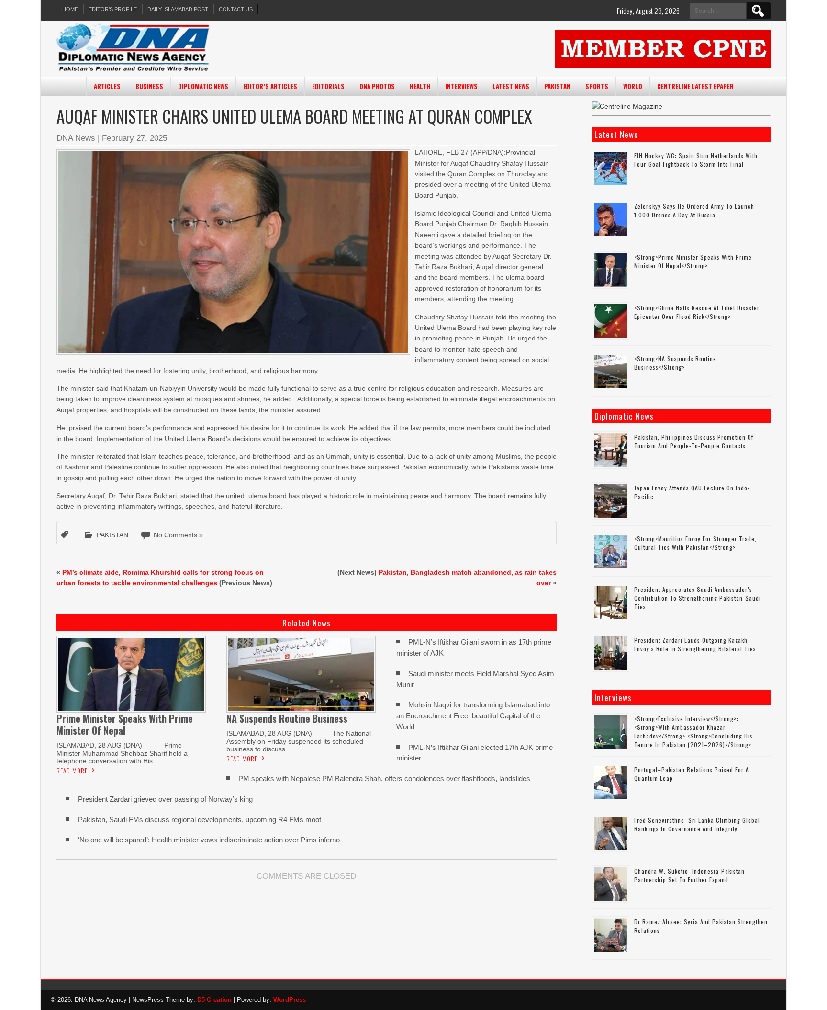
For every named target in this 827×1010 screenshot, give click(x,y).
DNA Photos (377, 86)
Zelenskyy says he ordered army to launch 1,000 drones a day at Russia (694, 210)
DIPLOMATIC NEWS (203, 86)
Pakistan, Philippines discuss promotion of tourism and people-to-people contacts (693, 441)
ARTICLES (107, 86)
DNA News (75, 138)
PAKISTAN (557, 86)
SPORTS (596, 86)
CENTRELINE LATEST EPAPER (695, 86)
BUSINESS (149, 86)
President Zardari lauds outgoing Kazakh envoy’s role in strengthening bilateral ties (695, 644)
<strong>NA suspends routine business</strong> (675, 362)
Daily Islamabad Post (177, 9)
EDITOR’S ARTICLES (270, 86)
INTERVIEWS (461, 86)
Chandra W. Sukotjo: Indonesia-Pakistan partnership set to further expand (689, 875)
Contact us (236, 9)
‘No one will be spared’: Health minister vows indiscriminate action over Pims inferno (209, 840)
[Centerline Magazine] (627, 106)
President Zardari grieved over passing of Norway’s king (165, 799)
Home (70, 9)
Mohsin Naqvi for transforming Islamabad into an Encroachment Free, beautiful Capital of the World (473, 716)
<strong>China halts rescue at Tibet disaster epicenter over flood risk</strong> (697, 312)
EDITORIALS (328, 86)
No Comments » (178, 535)
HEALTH (420, 86)
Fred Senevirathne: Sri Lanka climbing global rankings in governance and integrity (697, 824)
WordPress (289, 999)
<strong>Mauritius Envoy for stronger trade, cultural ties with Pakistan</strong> (695, 542)
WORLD (632, 86)
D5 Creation (214, 999)
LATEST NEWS (510, 86)
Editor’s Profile (113, 9)
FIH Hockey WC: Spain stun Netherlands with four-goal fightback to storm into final (696, 159)
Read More (72, 770)
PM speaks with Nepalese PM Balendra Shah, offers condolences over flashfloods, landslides (384, 778)
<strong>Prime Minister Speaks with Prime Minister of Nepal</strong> (693, 261)
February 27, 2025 (134, 138)
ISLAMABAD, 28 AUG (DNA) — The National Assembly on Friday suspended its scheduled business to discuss (298, 740)
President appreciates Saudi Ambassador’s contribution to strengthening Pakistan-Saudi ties (697, 598)
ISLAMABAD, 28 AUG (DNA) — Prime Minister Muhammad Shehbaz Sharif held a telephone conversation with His (122, 752)
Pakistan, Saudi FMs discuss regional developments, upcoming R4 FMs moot (199, 820)
